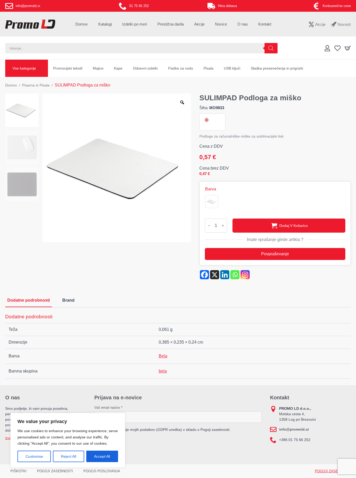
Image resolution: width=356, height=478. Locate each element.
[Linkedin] (224, 274)
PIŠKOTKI (18, 471)
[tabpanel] (178, 346)
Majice (98, 68)
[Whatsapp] (235, 274)
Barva (210, 189)
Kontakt (264, 24)
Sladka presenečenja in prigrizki (277, 68)
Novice (221, 24)
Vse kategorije (24, 68)
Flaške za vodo (180, 68)
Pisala (208, 68)
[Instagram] (245, 274)
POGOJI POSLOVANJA (101, 471)
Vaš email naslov (108, 407)
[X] (214, 274)
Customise (34, 456)
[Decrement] (209, 225)
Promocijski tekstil (67, 68)
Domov (81, 24)
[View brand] (206, 120)
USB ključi (232, 68)
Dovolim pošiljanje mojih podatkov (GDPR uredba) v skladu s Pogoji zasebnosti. (164, 429)
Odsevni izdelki (145, 68)
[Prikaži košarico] (348, 48)
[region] (67, 440)
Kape (118, 68)
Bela (163, 356)
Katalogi (105, 24)
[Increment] (223, 225)
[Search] (271, 48)
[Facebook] (204, 274)
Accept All (102, 456)
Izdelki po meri (134, 24)
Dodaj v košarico (293, 226)
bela (163, 371)
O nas (242, 24)
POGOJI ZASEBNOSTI (55, 471)
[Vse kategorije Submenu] (41, 68)
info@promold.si (294, 429)
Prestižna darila (170, 24)
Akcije (199, 24)
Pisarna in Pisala (36, 85)
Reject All (68, 456)
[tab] (28, 300)
